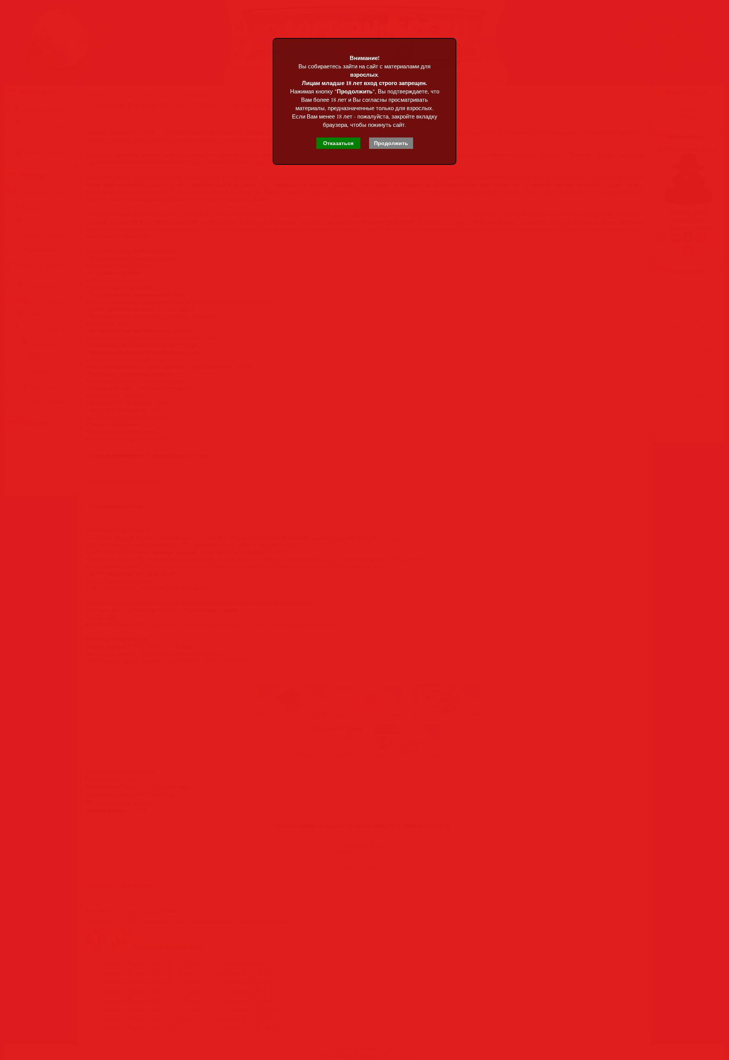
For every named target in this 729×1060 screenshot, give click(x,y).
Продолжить (391, 143)
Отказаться (338, 143)
